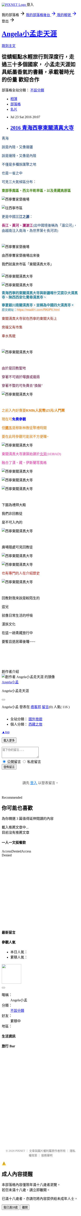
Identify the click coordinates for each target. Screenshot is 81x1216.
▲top (6, 732)
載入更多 (9, 740)
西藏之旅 (35, 724)
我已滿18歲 (10, 1207)
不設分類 (37, 90)
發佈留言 (9, 767)
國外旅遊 (35, 719)
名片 (13, 109)
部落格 (15, 104)
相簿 (13, 99)
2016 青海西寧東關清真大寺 (42, 128)
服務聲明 (46, 1155)
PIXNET (20, 1150)
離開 (25, 1207)
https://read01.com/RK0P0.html (38, 309)
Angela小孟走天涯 (29, 34)
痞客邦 (36, 707)
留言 (45, 707)
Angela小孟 (10, 682)
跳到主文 (9, 46)
